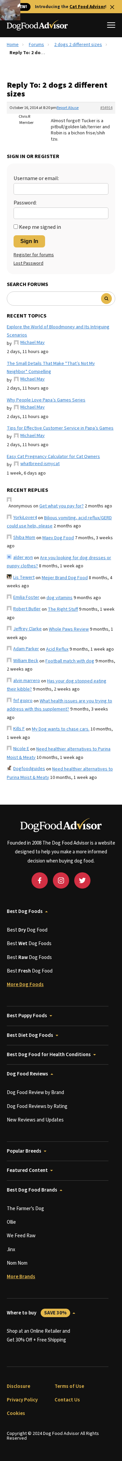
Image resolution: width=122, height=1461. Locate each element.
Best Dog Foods (25, 911)
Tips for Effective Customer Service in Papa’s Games (60, 428)
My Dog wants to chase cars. (60, 729)
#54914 (106, 108)
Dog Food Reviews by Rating (37, 1106)
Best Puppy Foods (27, 1015)
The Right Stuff (63, 609)
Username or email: (36, 178)
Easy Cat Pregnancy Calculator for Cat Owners (53, 456)
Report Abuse (68, 108)
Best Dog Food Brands (32, 1190)
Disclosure (18, 1386)
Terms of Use (69, 1386)
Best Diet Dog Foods (30, 1035)
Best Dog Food (27, 930)
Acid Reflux (57, 649)
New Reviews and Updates (35, 1120)
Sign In (29, 241)
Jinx (11, 1249)
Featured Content (27, 1170)
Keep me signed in (40, 227)
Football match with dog (69, 661)
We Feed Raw (21, 1235)
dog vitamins (59, 597)
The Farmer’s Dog (25, 1208)
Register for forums (34, 255)
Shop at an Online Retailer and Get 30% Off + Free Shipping (38, 1336)
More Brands (21, 1276)
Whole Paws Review (69, 629)
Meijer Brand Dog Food (65, 577)
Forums (36, 44)
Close (112, 7)
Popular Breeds (24, 1151)
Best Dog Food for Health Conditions (49, 1054)
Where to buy (37, 1312)
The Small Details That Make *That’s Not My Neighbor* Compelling (51, 367)
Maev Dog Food (58, 538)
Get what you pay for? (61, 506)
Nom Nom (17, 1263)
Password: (25, 202)
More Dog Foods (25, 984)
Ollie (11, 1222)
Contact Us (67, 1399)
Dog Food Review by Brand (35, 1092)
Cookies (16, 1413)
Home (13, 44)
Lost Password (28, 263)
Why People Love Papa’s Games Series (46, 400)
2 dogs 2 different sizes (78, 44)
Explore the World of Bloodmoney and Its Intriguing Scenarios (58, 331)
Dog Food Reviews (27, 1073)
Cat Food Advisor (87, 7)
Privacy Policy (22, 1399)
